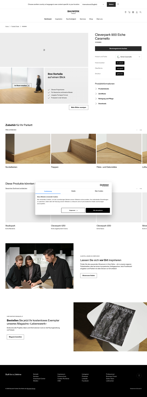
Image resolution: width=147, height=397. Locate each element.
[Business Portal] (137, 12)
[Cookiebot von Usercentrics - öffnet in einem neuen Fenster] (102, 185)
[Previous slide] (137, 130)
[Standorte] (126, 12)
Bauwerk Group (31, 388)
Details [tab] (73, 191)
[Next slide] (141, 130)
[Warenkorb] (129, 12)
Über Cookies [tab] (99, 191)
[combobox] (93, 4)
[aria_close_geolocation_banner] (118, 4)
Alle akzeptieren (98, 210)
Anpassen (72, 210)
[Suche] (141, 12)
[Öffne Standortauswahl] (133, 12)
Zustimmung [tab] (48, 191)
